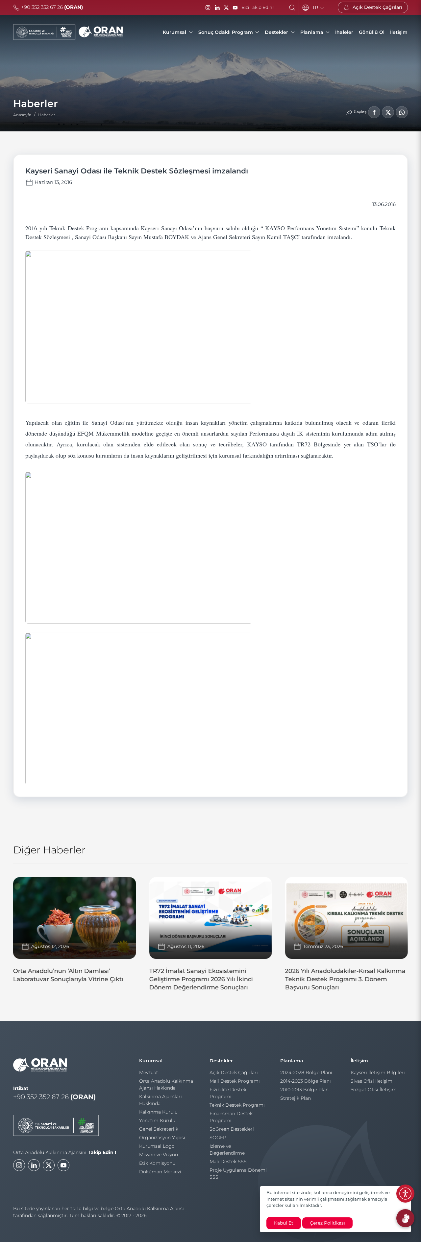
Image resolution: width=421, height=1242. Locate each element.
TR (315, 8)
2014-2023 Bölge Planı (305, 1081)
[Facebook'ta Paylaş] (374, 112)
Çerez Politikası (327, 1223)
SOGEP (218, 1137)
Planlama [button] (311, 32)
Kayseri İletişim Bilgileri (378, 1072)
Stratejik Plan (295, 1098)
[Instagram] (207, 7)
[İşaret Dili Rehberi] (405, 1218)
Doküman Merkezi (160, 1172)
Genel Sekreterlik (158, 1129)
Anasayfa (22, 114)
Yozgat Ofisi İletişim (374, 1090)
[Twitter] (49, 1165)
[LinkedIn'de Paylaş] (388, 112)
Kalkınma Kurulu (158, 1112)
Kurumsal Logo (157, 1146)
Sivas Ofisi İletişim (371, 1081)
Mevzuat (148, 1072)
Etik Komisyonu (157, 1163)
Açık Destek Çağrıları (234, 1072)
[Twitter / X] (226, 7)
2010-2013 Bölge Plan (304, 1090)
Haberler (46, 114)
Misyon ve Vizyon (158, 1155)
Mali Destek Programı (235, 1081)
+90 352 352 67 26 (51, 7)
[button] (292, 7)
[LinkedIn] (217, 8)
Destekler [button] (276, 32)
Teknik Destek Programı (237, 1105)
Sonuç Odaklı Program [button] (225, 32)
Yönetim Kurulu (157, 1120)
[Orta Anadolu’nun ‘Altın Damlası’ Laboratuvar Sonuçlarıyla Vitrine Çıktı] (74, 933)
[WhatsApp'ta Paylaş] (402, 112)
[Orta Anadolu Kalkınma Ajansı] (68, 32)
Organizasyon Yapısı (162, 1137)
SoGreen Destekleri (232, 1129)
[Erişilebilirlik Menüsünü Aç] (405, 1194)
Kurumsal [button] (174, 32)
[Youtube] (63, 1165)
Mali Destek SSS (228, 1161)
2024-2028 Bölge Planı (306, 1072)
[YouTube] (235, 7)
